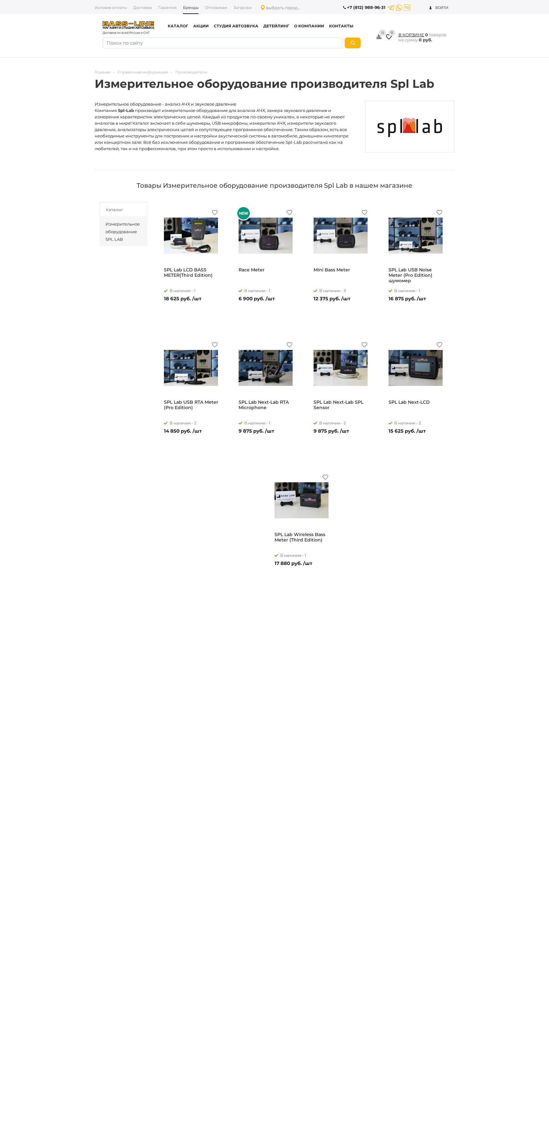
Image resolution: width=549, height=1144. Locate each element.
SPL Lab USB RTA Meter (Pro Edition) (191, 405)
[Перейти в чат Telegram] (391, 7)
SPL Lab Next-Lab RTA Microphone (264, 405)
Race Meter (252, 270)
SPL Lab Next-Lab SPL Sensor (338, 405)
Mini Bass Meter (332, 270)
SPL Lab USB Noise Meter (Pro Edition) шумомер (410, 275)
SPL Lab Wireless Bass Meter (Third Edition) (299, 537)
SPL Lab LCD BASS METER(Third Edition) (188, 272)
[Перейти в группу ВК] (407, 7)
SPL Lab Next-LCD (409, 402)
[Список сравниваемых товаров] (380, 39)
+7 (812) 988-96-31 (366, 7)
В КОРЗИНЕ (411, 34)
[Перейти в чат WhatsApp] (399, 7)
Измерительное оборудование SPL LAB (122, 231)
